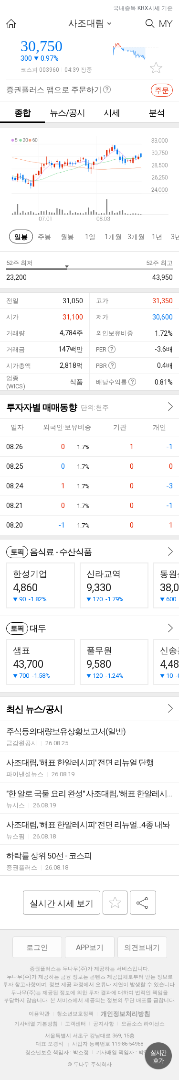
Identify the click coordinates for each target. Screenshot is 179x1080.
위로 (158, 1056)
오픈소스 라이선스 (143, 1024)
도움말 (111, 349)
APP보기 (90, 947)
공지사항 (103, 1024)
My (166, 23)
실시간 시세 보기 (62, 903)
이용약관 (39, 1014)
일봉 (21, 237)
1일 (90, 237)
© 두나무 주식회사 (89, 1064)
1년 (157, 237)
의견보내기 (142, 947)
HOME (11, 23)
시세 (112, 113)
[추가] (115, 903)
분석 (156, 113)
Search (150, 23)
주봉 (44, 237)
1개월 (113, 237)
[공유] (143, 903)
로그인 (37, 947)
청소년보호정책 (75, 1014)
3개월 (136, 237)
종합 (22, 113)
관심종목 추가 (156, 67)
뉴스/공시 (67, 113)
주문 (162, 90)
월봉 (67, 237)
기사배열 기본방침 (36, 1024)
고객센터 (75, 1024)
